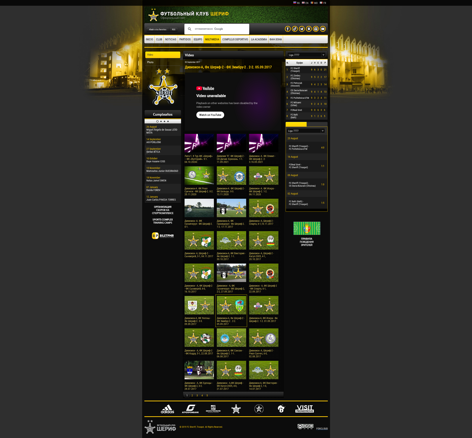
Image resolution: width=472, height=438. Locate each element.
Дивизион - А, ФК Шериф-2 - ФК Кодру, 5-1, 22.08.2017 (199, 352)
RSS (173, 29)
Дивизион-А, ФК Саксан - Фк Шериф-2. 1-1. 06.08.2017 (230, 353)
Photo (150, 62)
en (307, 2)
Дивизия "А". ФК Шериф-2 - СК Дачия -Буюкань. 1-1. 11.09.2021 (231, 159)
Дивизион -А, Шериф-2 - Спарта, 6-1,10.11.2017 (261, 222)
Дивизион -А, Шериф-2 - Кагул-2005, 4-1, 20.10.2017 (261, 256)
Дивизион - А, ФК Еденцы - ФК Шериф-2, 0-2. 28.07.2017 (199, 385)
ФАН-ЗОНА (276, 39)
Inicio (149, 39)
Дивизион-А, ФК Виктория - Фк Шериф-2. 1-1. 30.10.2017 (231, 256)
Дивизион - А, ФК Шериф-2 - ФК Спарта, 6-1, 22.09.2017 (263, 288)
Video (150, 54)
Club (159, 39)
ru (298, 2)
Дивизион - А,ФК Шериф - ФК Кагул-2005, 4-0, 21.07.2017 (230, 385)
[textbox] (304, 55)
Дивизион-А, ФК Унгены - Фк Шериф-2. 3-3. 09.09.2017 (198, 321)
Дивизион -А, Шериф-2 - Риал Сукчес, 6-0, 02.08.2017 (261, 353)
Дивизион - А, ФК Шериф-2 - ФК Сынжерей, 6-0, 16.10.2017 (198, 288)
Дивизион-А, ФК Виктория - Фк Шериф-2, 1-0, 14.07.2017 (263, 385)
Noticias (170, 39)
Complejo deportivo (235, 39)
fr (324, 2)
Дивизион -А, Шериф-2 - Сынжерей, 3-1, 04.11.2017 (199, 255)
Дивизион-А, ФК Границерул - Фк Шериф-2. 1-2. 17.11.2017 (231, 223)
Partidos (185, 39)
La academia (259, 39)
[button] (324, 55)
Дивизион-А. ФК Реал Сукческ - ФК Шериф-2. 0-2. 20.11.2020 (199, 191)
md (316, 2)
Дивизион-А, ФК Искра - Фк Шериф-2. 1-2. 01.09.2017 (263, 320)
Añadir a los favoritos (157, 29)
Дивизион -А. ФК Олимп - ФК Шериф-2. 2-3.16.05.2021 (262, 159)
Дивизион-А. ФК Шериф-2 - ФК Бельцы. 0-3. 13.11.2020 (231, 191)
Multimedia (212, 39)
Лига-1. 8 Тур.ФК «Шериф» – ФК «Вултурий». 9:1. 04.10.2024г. (199, 159)
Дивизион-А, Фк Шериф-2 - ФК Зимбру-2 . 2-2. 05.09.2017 (230, 321)
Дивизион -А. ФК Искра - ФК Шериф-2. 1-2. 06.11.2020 (262, 191)
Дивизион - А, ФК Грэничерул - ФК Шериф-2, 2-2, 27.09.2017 (231, 288)
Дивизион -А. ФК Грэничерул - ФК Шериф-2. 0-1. (199, 223)
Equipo (198, 39)
